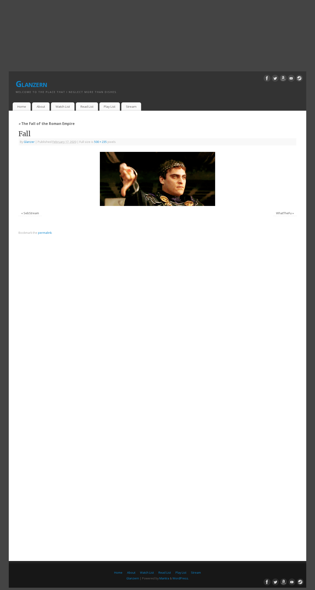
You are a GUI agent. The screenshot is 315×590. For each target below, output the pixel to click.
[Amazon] (283, 79)
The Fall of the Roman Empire (46, 123)
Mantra (164, 578)
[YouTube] (291, 79)
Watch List (63, 106)
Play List (109, 106)
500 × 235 (100, 142)
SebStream (31, 213)
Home (21, 106)
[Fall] (157, 179)
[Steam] (299, 79)
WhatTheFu (284, 213)
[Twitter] (275, 79)
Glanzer (29, 142)
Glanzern (31, 84)
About (41, 106)
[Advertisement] (157, 34)
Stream (131, 106)
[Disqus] (157, 303)
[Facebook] (267, 79)
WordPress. (180, 578)
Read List (86, 106)
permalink (45, 233)
